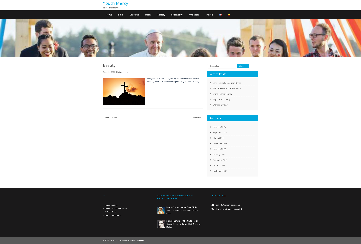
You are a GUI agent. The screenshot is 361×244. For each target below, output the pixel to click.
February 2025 (219, 127)
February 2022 (219, 149)
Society (161, 14)
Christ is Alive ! (110, 117)
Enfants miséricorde (113, 215)
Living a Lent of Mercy (222, 94)
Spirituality (176, 14)
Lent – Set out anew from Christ (227, 83)
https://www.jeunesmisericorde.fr (229, 209)
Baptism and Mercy (221, 99)
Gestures (134, 14)
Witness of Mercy (220, 105)
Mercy (148, 14)
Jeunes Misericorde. (121, 240)
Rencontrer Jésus (111, 205)
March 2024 (218, 138)
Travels (209, 14)
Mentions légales (137, 240)
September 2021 (220, 171)
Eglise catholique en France (116, 208)
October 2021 (219, 165)
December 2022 (220, 143)
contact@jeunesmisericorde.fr (228, 205)
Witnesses (194, 14)
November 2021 (220, 160)
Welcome (198, 117)
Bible (120, 14)
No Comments (122, 72)
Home (109, 14)
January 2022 (219, 154)
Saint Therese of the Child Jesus (227, 88)
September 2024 (220, 132)
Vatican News (110, 212)
